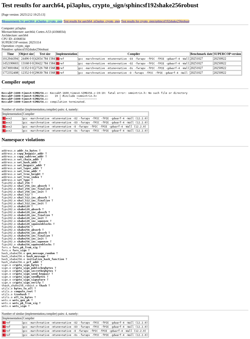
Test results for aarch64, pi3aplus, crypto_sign (91, 21)
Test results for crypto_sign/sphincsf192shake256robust (155, 21)
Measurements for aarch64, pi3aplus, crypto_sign (32, 21)
